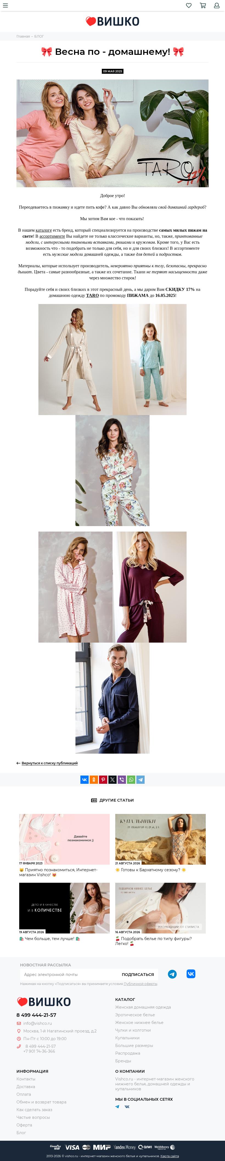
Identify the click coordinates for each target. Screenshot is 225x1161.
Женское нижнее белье (139, 1022)
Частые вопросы (33, 1117)
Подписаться (138, 974)
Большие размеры (134, 1045)
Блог (21, 1132)
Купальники (127, 1037)
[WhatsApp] (131, 780)
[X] (112, 780)
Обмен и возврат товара (41, 1102)
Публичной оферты (140, 984)
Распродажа (127, 1053)
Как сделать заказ (34, 1109)
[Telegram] (140, 780)
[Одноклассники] (94, 780)
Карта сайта (170, 1156)
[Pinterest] (103, 780)
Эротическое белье (135, 1014)
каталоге (44, 230)
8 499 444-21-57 (36, 1015)
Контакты (25, 1079)
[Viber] (122, 780)
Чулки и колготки (133, 1030)
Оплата (23, 1094)
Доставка (25, 1086)
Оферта (24, 1125)
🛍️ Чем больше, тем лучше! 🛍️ (49, 938)
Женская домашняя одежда (143, 1007)
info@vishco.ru (37, 1023)
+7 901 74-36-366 (39, 1051)
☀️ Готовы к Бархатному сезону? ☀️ (150, 869)
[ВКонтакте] (84, 780)
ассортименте (52, 236)
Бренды (123, 1060)
